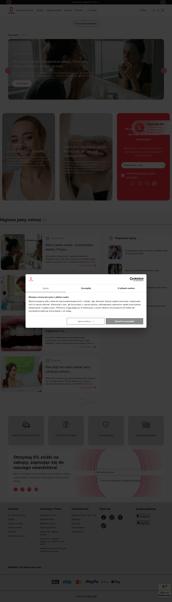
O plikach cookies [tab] (126, 288)
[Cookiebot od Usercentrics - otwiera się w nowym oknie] (132, 279)
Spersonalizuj (84, 321)
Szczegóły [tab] (86, 288)
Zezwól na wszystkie (124, 321)
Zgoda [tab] (46, 288)
